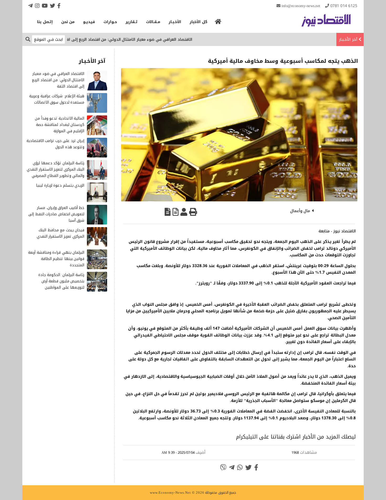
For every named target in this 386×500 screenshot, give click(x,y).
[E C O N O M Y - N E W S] (326, 23)
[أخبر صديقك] (183, 212)
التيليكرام (247, 437)
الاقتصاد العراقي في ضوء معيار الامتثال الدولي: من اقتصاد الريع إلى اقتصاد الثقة (133, 39)
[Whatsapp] (240, 467)
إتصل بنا (45, 21)
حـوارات (110, 21)
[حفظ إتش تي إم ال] (176, 212)
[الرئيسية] (218, 23)
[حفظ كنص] (168, 212)
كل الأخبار (198, 21)
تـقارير (132, 21)
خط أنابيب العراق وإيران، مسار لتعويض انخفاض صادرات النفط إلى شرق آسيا (56, 214)
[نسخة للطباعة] (193, 212)
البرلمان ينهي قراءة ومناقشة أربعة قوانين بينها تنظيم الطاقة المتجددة (56, 259)
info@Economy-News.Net (300, 5)
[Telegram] (30, 6)
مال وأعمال (300, 211)
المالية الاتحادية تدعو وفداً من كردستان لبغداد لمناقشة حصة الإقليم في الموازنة (59, 125)
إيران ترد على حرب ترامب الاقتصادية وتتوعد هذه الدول (56, 144)
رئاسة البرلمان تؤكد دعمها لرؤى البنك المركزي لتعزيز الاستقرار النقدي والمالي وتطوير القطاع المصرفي (55, 169)
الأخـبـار (175, 21)
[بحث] (28, 39)
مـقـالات (153, 21)
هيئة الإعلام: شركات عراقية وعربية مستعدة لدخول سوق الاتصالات (56, 99)
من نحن (68, 21)
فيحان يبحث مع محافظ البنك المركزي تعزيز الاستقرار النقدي (61, 233)
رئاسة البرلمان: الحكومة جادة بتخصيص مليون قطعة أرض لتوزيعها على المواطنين (61, 281)
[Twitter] (52, 6)
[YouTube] (45, 6)
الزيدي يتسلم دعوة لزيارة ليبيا (60, 185)
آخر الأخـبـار (348, 39)
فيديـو (89, 21)
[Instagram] (37, 6)
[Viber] (223, 467)
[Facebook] (59, 6)
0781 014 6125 (343, 5)
